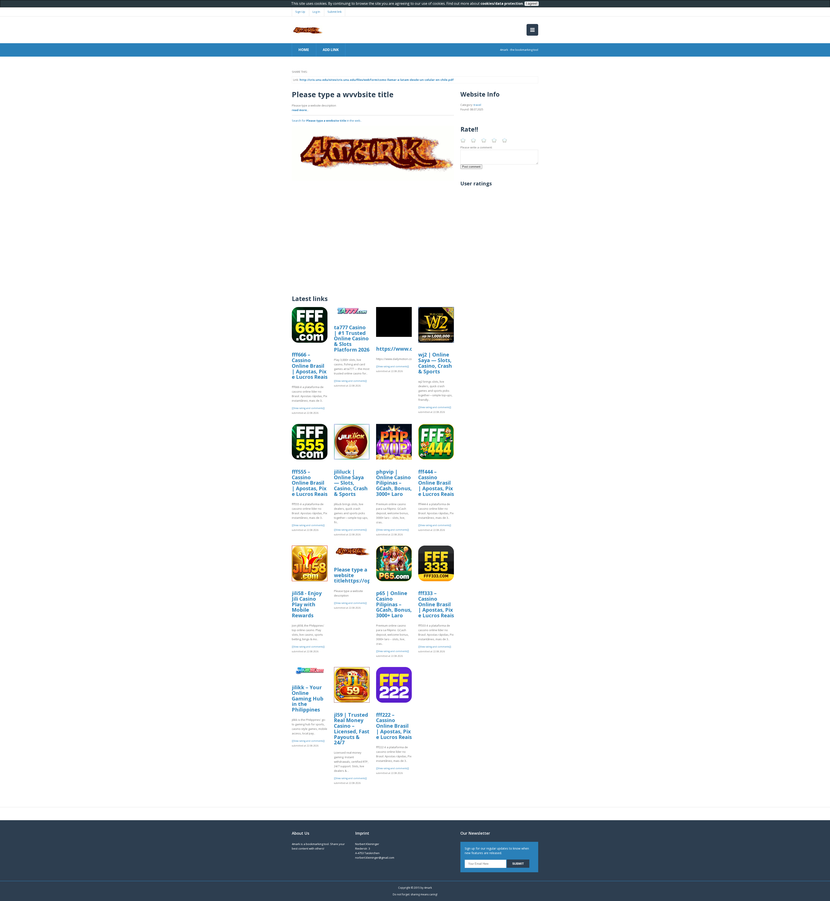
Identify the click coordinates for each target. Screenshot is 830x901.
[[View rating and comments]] (308, 408)
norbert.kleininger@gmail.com (374, 858)
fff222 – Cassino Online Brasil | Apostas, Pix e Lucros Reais (394, 725)
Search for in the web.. (327, 121)
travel (477, 105)
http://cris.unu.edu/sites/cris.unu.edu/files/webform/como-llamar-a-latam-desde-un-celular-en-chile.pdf (377, 80)
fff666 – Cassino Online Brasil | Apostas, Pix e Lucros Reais (309, 365)
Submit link (334, 12)
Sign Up (300, 12)
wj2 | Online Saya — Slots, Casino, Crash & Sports (435, 363)
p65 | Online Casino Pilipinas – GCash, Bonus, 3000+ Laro (394, 604)
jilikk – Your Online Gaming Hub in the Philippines (307, 698)
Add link (331, 49)
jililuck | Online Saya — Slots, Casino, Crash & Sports (351, 482)
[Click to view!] (373, 153)
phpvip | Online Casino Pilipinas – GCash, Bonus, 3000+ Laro (394, 482)
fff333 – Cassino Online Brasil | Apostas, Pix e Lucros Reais (436, 604)
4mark (428, 888)
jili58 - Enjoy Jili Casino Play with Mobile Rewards (307, 604)
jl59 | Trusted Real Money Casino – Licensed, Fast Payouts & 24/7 (351, 728)
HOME (303, 49)
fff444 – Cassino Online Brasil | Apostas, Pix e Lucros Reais (436, 482)
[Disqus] (373, 235)
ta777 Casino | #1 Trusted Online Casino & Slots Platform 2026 (351, 338)
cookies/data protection (501, 3)
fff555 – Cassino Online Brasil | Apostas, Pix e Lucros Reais (309, 482)
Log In (316, 12)
